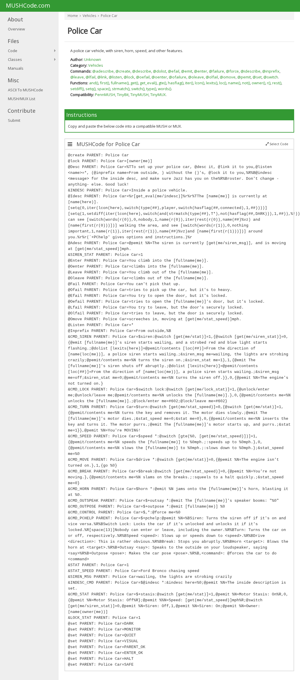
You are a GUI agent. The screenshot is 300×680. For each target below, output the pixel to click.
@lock (129, 77)
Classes (15, 59)
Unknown (92, 59)
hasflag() (175, 82)
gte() (162, 82)
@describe (141, 71)
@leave (77, 77)
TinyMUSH (139, 94)
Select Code (278, 144)
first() (104, 82)
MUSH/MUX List (21, 98)
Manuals (15, 68)
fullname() (120, 82)
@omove (228, 77)
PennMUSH (105, 94)
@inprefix (270, 71)
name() (234, 82)
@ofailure (177, 77)
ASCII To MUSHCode (25, 90)
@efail (173, 71)
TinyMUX (158, 94)
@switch (270, 77)
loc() (222, 82)
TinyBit (123, 94)
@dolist (159, 71)
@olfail (212, 77)
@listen (115, 77)
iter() (189, 82)
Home (73, 15)
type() (151, 88)
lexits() (211, 82)
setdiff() (77, 88)
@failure (216, 71)
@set (257, 77)
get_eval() (148, 82)
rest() (276, 82)
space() (103, 88)
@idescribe (250, 71)
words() (164, 88)
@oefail (143, 77)
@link (102, 77)
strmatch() (120, 88)
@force (232, 71)
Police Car (109, 15)
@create (122, 71)
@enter (200, 71)
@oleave (196, 77)
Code (12, 50)
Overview (16, 29)
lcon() (199, 82)
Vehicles (89, 15)
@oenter (159, 77)
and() (93, 82)
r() (268, 82)
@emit (186, 71)
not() (246, 82)
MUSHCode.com (28, 6)
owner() (258, 82)
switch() (137, 88)
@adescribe (103, 71)
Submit (14, 120)
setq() (91, 88)
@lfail (91, 77)
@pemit (244, 77)
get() (134, 82)
